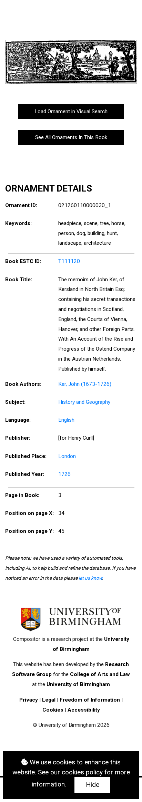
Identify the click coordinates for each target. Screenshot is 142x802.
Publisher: (17, 438)
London (67, 456)
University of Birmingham (78, 684)
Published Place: (26, 456)
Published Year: (24, 474)
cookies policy (82, 772)
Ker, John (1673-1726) (84, 384)
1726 (64, 474)
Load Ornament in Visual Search (71, 111)
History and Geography (84, 402)
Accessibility (84, 710)
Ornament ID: (21, 205)
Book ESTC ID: (23, 261)
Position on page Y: (29, 531)
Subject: (15, 402)
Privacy (28, 700)
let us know (90, 578)
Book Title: (18, 279)
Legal (48, 700)
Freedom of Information (90, 700)
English (66, 420)
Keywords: (18, 223)
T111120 (69, 261)
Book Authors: (23, 384)
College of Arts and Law (100, 674)
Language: (18, 420)
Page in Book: (22, 495)
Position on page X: (29, 513)
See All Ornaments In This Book (71, 137)
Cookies (52, 710)
